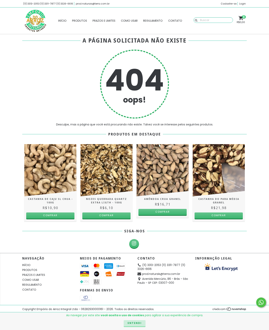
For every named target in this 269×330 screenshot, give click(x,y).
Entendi (135, 323)
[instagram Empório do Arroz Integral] (134, 244)
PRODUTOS (79, 21)
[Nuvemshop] (229, 310)
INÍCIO (62, 21)
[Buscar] (195, 19)
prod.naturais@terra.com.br (92, 3)
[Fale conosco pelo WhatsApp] (261, 302)
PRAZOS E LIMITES (104, 21)
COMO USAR (129, 21)
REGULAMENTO (153, 21)
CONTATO (175, 21)
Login (242, 3)
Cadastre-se (229, 3)
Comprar (162, 211)
